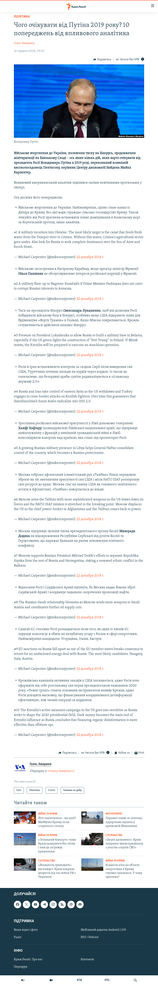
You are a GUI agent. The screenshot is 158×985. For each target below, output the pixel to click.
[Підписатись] (80, 904)
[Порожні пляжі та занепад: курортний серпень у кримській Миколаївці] (92, 817)
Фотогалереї (114, 813)
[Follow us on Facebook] (17, 904)
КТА (79, 980)
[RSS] (62, 904)
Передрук (20, 966)
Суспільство (114, 835)
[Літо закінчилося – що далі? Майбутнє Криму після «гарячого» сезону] (25, 817)
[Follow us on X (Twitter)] (26, 904)
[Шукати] (135, 980)
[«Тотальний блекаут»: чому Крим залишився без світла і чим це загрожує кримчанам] (25, 839)
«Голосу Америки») (60, 771)
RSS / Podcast (89, 937)
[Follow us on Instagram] (53, 904)
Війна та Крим (47, 813)
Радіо (17, 937)
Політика (22, 17)
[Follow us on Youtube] (35, 904)
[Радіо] (23, 980)
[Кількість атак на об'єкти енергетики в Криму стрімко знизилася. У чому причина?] (92, 864)
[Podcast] (71, 904)
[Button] (102, 59)
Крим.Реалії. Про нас (28, 959)
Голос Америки (24, 43)
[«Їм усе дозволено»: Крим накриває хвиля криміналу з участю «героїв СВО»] (92, 839)
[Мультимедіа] (51, 980)
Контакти (87, 959)
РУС (107, 980)
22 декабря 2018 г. (90, 257)
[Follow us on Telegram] (44, 904)
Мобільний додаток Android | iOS (103, 929)
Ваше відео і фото (26, 929)
